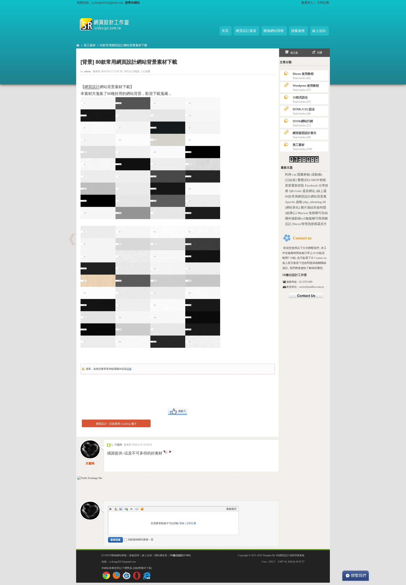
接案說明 (134, 555)
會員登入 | (308, 2)
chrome (106, 575)
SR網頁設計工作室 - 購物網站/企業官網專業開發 (78, 45)
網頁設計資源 (246, 31)
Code (137, 509)
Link (126, 509)
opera (136, 576)
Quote (131, 509)
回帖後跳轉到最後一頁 (140, 539)
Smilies (142, 509)
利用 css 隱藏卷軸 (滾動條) (303, 174)
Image (121, 509)
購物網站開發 (273, 31)
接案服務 (298, 31)
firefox (116, 575)
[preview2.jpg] (150, 287)
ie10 (147, 576)
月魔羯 (89, 463)
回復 (129, 368)
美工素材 (90, 45)
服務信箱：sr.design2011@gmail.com (100, 2)
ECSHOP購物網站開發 (114, 555)
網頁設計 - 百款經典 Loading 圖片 (116, 423)
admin (88, 71)
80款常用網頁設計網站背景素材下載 (136, 62)
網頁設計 (92, 87)
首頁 (225, 31)
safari (126, 575)
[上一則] (72, 239)
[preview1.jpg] (150, 158)
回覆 (319, 52)
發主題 (294, 52)
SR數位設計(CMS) (180, 555)
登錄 (181, 523)
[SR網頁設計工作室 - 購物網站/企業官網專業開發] (108, 33)
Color (116, 509)
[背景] (87, 62)
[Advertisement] (155, 52)
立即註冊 (323, 2)
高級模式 (231, 508)
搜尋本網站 (132, 2)
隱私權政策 (161, 555)
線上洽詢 (319, 31)
